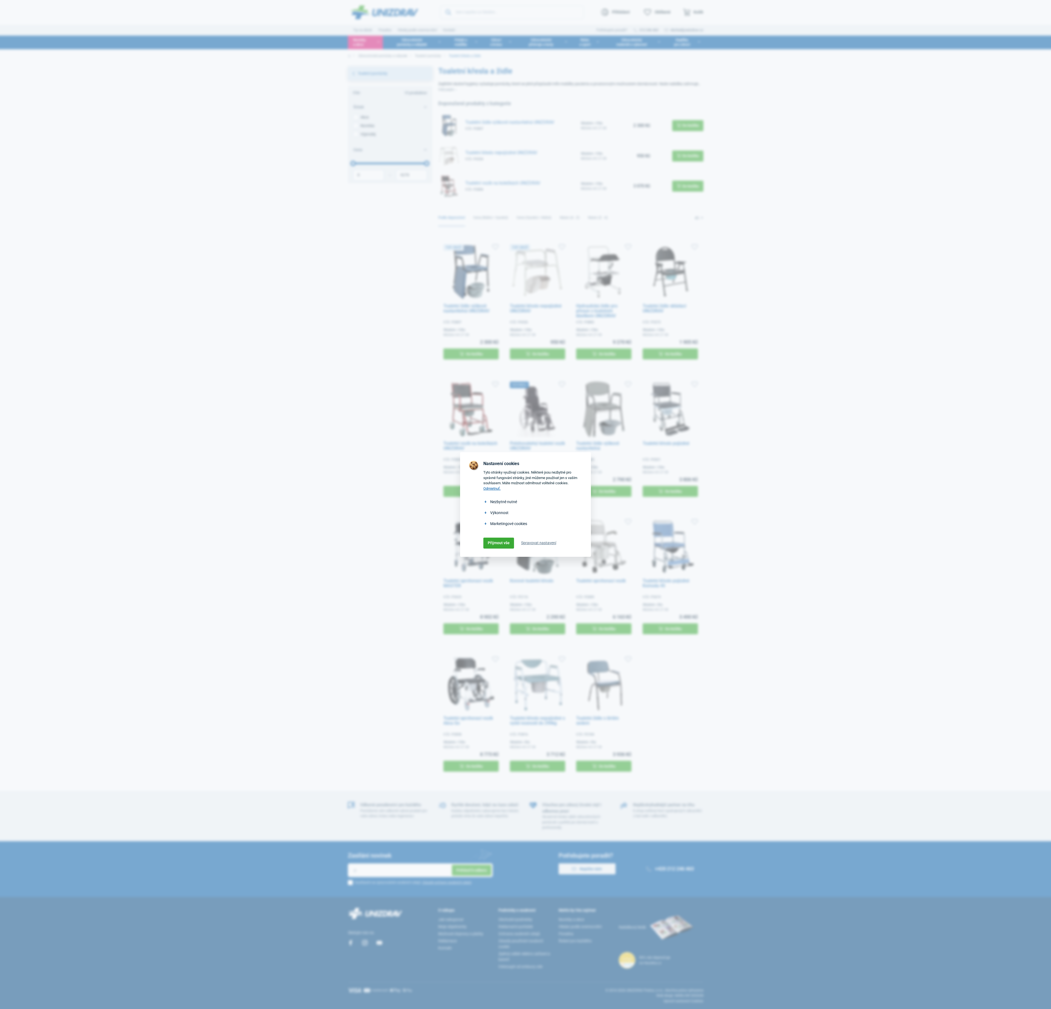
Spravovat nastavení (538, 543)
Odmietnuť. (492, 488)
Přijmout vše (499, 543)
